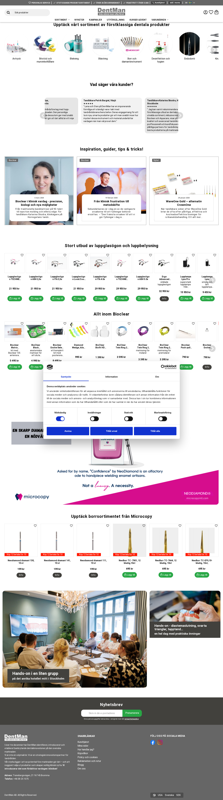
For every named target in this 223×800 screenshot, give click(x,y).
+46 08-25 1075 (21, 779)
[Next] (214, 49)
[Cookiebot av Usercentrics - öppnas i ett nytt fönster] (163, 367)
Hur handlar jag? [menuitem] (86, 749)
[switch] (94, 418)
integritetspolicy (132, 719)
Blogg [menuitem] (81, 764)
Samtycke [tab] (66, 377)
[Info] (164, 298)
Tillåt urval (111, 431)
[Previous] (43, 115)
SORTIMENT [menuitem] (61, 20)
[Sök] (8, 12)
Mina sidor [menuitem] (83, 745)
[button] (211, 12)
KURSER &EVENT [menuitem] (138, 20)
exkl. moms (175, 3)
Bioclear (13, 160)
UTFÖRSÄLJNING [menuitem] (116, 20)
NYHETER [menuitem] (79, 20)
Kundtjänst (158, 3)
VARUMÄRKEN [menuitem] (159, 20)
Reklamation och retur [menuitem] (89, 761)
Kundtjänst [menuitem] (83, 742)
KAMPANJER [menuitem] (95, 20)
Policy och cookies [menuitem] (88, 757)
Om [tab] (157, 377)
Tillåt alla (155, 431)
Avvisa (67, 431)
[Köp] (14, 298)
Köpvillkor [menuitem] (83, 753)
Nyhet (156, 160)
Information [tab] (111, 377)
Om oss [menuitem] (82, 768)
